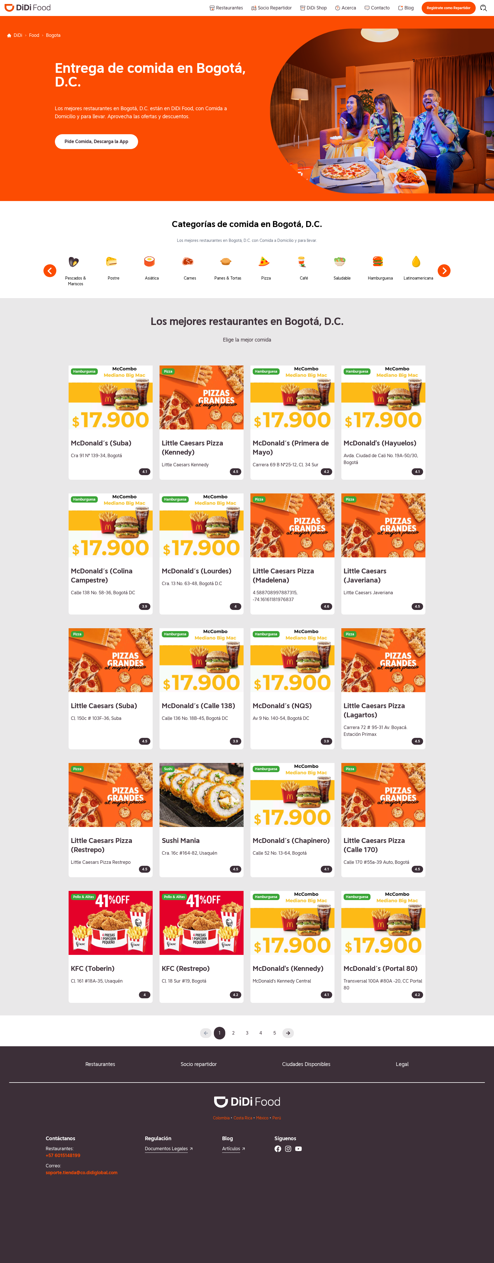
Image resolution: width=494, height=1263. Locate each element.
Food (34, 35)
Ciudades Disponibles (306, 1064)
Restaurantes (100, 1064)
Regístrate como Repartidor (449, 8)
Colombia (221, 1118)
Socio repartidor (199, 1064)
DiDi (18, 35)
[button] (449, 8)
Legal (402, 1064)
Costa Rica (243, 1118)
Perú (276, 1118)
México (262, 1118)
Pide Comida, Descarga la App (96, 141)
